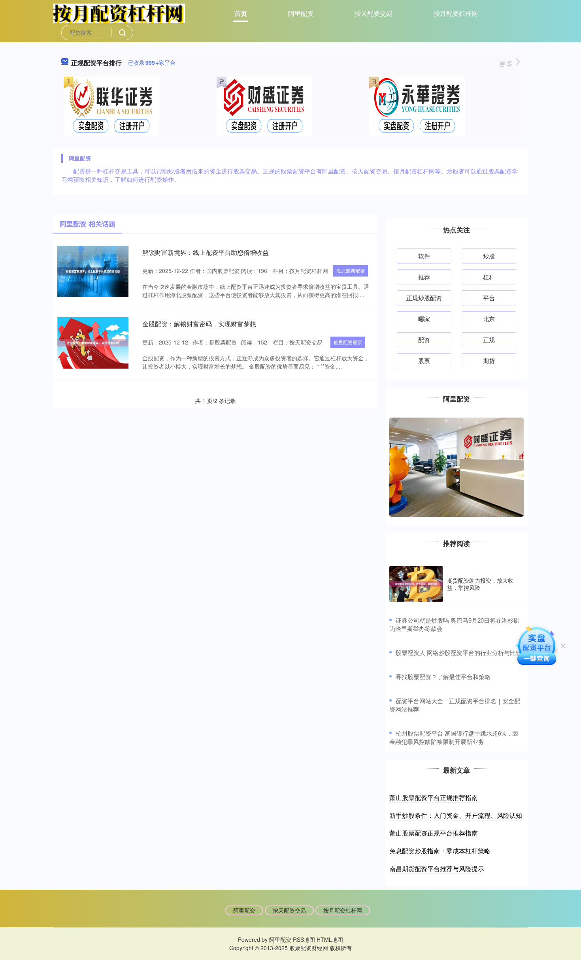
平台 (489, 298)
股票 (424, 360)
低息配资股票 (348, 342)
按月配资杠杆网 (456, 13)
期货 (489, 360)
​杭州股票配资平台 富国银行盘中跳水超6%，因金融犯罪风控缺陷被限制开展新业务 (453, 737)
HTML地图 (330, 939)
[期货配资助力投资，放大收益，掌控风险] (416, 584)
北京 (489, 318)
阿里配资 (300, 13)
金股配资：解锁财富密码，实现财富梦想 (199, 323)
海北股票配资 (350, 270)
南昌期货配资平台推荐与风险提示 (436, 868)
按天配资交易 (373, 13)
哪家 (424, 318)
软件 (424, 256)
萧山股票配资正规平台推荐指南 (433, 833)
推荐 (424, 277)
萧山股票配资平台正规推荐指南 (433, 797)
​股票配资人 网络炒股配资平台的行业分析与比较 (459, 652)
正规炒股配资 (424, 298)
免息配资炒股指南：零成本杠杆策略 (439, 850)
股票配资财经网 (308, 948)
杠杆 (489, 277)
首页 (240, 13)
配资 (424, 339)
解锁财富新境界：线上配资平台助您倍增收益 (205, 252)
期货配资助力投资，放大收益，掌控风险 (480, 583)
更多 (507, 63)
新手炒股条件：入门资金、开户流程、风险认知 (455, 815)
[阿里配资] (119, 13)
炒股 (489, 256)
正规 (489, 339)
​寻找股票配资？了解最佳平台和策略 (443, 676)
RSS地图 (304, 939)
